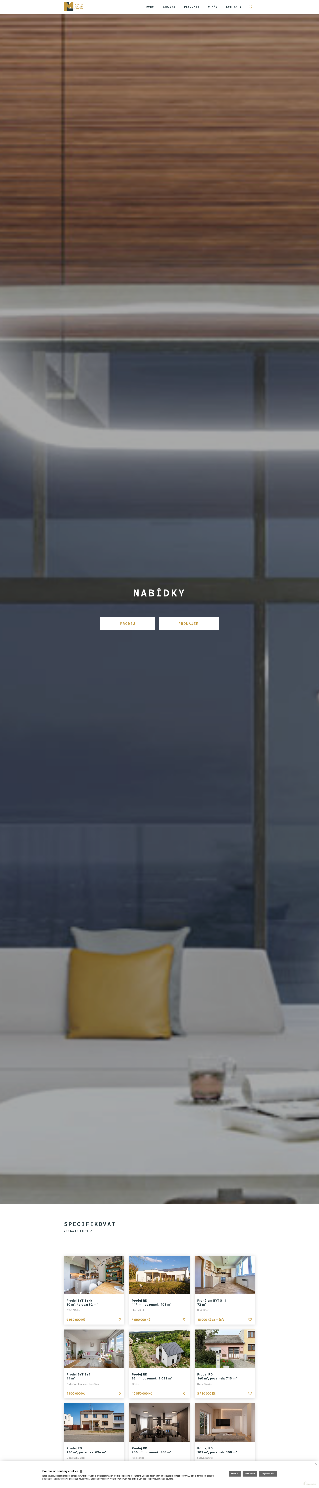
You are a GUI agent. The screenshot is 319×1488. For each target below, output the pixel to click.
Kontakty (234, 6)
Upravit (234, 1474)
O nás (213, 6)
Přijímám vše (268, 1474)
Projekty (192, 6)
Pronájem (189, 623)
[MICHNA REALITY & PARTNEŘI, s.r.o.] (74, 6)
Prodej (127, 623)
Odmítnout (250, 1474)
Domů (150, 6)
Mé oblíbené (250, 8)
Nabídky (169, 6)
